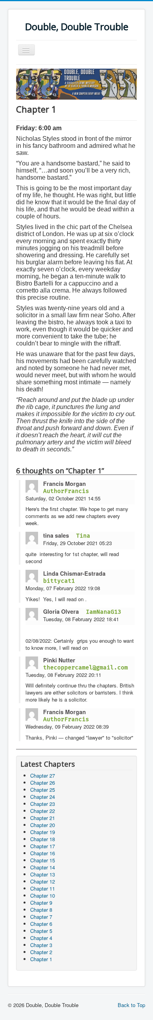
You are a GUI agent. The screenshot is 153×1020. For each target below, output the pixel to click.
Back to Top (131, 1005)
